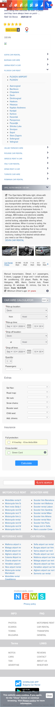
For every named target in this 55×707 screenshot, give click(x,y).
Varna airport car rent (43, 550)
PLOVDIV (14, 79)
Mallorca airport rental (15, 544)
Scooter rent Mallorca (43, 503)
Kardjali (13, 110)
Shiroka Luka (15, 126)
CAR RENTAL (14, 240)
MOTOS (11, 652)
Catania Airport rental (14, 557)
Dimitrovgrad (15, 98)
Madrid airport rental (14, 550)
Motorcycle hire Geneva (15, 529)
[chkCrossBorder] (45, 452)
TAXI (10, 660)
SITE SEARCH (45, 482)
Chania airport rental (14, 560)
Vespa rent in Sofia (42, 526)
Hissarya (13, 104)
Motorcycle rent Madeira (16, 522)
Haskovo (13, 101)
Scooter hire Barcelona (44, 500)
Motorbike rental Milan (15, 500)
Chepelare (14, 92)
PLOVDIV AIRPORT (18, 76)
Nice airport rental (13, 566)
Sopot (12, 132)
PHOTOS (12, 622)
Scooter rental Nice (42, 519)
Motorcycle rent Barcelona (16, 509)
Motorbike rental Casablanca (12, 577)
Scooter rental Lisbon (43, 506)
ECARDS (12, 626)
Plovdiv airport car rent (44, 554)
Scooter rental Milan (43, 513)
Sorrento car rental (42, 573)
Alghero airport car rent (44, 570)
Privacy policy (30, 603)
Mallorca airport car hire (44, 557)
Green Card (17, 452)
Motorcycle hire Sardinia (16, 503)
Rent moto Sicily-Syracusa (16, 506)
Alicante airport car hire (44, 563)
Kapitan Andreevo (18, 107)
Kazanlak (14, 116)
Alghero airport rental (14, 554)
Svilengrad (14, 138)
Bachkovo (14, 89)
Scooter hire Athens (42, 516)
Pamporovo (15, 120)
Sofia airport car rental (44, 544)
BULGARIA (13, 635)
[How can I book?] (47, 291)
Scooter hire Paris (42, 522)
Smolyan (13, 129)
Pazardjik (14, 123)
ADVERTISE (13, 664)
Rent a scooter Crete (43, 529)
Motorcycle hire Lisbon (15, 516)
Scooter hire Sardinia (43, 509)
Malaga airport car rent (44, 560)
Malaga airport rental (14, 547)
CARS (11, 656)
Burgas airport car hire (44, 547)
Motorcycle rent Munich (15, 526)
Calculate (26, 463)
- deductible (24, 442)
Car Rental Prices (8, 263)
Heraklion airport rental (15, 563)
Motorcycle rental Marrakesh (12, 571)
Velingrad (14, 141)
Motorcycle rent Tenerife (16, 513)
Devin (12, 95)
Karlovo (13, 113)
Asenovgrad (15, 85)
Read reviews (11, 30)
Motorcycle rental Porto (15, 519)
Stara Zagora (16, 135)
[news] (29, 594)
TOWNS (12, 630)
